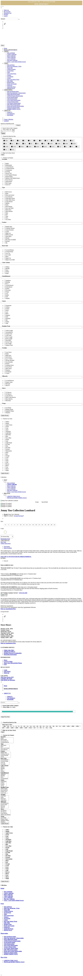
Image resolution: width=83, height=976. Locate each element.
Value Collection (11, 487)
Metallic (8, 268)
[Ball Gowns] (5, 745)
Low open (8, 255)
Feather (7, 288)
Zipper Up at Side (10, 259)
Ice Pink (8, 444)
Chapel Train (9, 333)
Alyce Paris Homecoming (11, 945)
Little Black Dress (10, 198)
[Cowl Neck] (5, 796)
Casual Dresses (9, 167)
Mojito (7, 423)
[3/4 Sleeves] (6, 812)
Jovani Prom (7, 912)
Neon (7, 270)
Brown (7, 464)
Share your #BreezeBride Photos (13, 663)
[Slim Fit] (5, 807)
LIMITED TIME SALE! (13, 496)
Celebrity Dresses (10, 228)
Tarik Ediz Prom (8, 928)
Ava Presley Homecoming (11, 948)
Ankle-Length (9, 330)
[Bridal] (7, 738)
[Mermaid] (5, 806)
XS (60, 146)
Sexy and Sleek (9, 208)
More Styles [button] (4, 957)
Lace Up (8, 253)
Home (5, 685)
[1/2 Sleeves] (6, 810)
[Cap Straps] (5, 817)
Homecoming (9, 176)
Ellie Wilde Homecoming (10, 949)
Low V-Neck (9, 358)
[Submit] (19, 19)
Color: (2, 528)
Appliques (8, 280)
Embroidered (9, 287)
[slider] (74, 711)
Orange (7, 455)
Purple (7, 439)
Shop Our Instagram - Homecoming (14, 938)
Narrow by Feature (8, 157)
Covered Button (10, 250)
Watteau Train (9, 345)
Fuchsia (8, 449)
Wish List (6, 10)
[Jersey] (3, 785)
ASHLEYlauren (8, 911)
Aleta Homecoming (9, 944)
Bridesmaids (9, 165)
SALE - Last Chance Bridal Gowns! (16, 491)
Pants (7, 205)
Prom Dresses (9, 180)
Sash (7, 296)
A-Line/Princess (10, 380)
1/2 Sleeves (8, 392)
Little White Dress (10, 200)
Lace (7, 293)
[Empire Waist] (5, 804)
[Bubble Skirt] (6, 752)
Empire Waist (9, 382)
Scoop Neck (9, 367)
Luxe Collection (11, 489)
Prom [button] (2, 903)
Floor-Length (9, 337)
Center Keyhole (10, 230)
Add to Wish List (5, 540)
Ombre (7, 271)
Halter (7, 354)
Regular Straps (9, 409)
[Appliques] (4, 774)
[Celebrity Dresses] (6, 754)
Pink (7, 446)
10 (47, 140)
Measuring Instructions (10, 654)
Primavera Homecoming (10, 952)
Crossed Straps (9, 251)
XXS (52, 146)
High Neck (8, 355)
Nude (7, 460)
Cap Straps (8, 407)
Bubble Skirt (9, 226)
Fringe (7, 292)
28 (31, 143)
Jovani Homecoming (9, 942)
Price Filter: (6, 129)
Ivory (7, 459)
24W (14, 146)
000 (6, 140)
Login (5, 670)
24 (18, 143)
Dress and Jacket (10, 195)
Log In (5, 16)
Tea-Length (8, 343)
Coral (7, 457)
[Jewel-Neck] (5, 800)
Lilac (7, 441)
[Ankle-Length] (4, 789)
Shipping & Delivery (9, 651)
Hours (5, 660)
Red (7, 454)
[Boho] (5, 747)
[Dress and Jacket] (5, 748)
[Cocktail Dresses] (7, 742)
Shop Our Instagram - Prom (11, 908)
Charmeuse (8, 305)
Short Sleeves (9, 399)
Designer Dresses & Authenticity (13, 653)
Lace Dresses (9, 196)
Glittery (7, 267)
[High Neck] (5, 799)
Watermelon (9, 451)
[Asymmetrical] (4, 790)
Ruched (7, 241)
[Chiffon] (3, 783)
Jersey (7, 310)
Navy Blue (8, 438)
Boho (7, 193)
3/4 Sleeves (8, 394)
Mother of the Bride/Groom (13, 178)
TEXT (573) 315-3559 (49, 1)
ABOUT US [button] (7, 693)
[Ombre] (3, 771)
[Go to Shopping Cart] (1, 6)
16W (58, 143)
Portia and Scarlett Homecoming (13, 951)
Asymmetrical (9, 332)
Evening (8, 171)
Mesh (7, 313)
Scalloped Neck (10, 365)
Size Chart (3, 542)
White (7, 470)
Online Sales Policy (6, 543)
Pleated (7, 238)
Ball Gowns (9, 192)
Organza (8, 315)
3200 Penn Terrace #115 (7, 677)
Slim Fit (8, 385)
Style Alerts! (7, 671)
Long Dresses (9, 201)
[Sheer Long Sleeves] (6, 814)
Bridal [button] (5, 480)
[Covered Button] (5, 760)
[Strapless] (5, 822)
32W (45, 146)
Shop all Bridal (11, 483)
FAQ (5, 664)
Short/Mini (8, 340)
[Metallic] (3, 768)
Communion (9, 170)
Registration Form (5, 539)
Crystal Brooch (9, 285)
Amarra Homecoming (10, 947)
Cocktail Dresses (10, 168)
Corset (7, 231)
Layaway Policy (8, 661)
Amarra (6, 917)
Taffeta (7, 321)
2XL (13, 149)
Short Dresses (9, 211)
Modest (7, 203)
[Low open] (5, 764)
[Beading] (4, 775)
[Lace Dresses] (5, 749)
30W (37, 146)
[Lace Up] (5, 762)
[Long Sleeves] (6, 813)
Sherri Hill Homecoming (10, 939)
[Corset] (6, 757)
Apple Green (9, 425)
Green (7, 426)
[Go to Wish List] (3, 6)
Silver (7, 468)
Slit (6, 243)
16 (66, 140)
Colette (6, 920)
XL (6, 149)
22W (6, 146)
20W (74, 143)
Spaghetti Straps (10, 411)
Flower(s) (8, 290)
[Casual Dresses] (7, 741)
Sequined (8, 318)
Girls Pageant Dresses (11, 175)
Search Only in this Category (10, 128)
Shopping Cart (7, 13)
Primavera (7, 927)
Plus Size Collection (12, 490)
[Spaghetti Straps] (5, 820)
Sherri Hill (7, 909)
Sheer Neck (9, 368)
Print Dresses (9, 206)
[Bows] (4, 777)
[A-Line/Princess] (5, 803)
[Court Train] (4, 793)
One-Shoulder (9, 362)
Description (7, 546)
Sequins (8, 298)
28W (29, 146)
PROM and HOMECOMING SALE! (17, 497)
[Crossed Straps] (5, 761)
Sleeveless (8, 400)
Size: (2, 521)
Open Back (8, 236)
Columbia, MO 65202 (6, 678)
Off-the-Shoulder (10, 360)
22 (12, 143)
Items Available (8, 548)
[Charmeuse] (3, 781)
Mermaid (8, 383)
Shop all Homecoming (10, 936)
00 (13, 140)
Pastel (7, 273)
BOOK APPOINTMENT (41, 4)
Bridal (7, 163)
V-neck (7, 373)
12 (53, 140)
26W (22, 146)
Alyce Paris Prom (9, 915)
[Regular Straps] (5, 819)
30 (38, 143)
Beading (8, 282)
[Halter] (5, 797)
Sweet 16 (8, 184)
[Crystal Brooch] (4, 778)
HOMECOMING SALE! (11, 954)
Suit (7, 214)
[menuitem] (43, 10)
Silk (7, 320)
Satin (7, 317)
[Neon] (3, 770)
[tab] (43, 486)
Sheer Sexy (8, 209)
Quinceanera (9, 181)
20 (6, 143)
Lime (7, 428)
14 (60, 140)
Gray (7, 467)
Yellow (7, 421)
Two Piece (8, 219)
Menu (2, 45)
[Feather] (3, 784)
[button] (5, 48)
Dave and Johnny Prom (10, 921)
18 (72, 140)
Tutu (7, 218)
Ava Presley (7, 918)
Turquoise (8, 431)
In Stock (21, 516)
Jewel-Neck (9, 357)
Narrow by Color (7, 418)
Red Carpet (8, 183)
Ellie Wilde (7, 923)
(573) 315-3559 (23, 593)
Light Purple (9, 442)
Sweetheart (8, 371)
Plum (7, 452)
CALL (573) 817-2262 (34, 1)
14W (51, 143)
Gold (7, 462)
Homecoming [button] (4, 933)
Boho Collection (11, 486)
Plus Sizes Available (11, 239)
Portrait (7, 363)
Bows (7, 283)
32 (44, 143)
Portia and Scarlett (9, 926)
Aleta (5, 914)
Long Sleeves (9, 395)
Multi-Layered (9, 234)
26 (25, 143)
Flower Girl (9, 173)
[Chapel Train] (4, 791)
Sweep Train (9, 342)
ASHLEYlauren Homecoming (12, 941)
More (34, 972)
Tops (7, 216)
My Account (7, 11)
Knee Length (9, 338)
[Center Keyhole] (6, 755)
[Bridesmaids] (7, 739)
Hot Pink (8, 447)
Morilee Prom (8, 924)
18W (66, 143)
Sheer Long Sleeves (11, 397)
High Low (8, 233)
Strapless (8, 370)
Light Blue (8, 433)
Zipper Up (8, 258)
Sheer (7, 256)
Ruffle (7, 295)
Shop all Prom (8, 906)
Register (6, 14)
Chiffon (7, 307)
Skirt (7, 213)
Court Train (8, 335)
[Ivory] (5, 532)
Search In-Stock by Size (9, 136)
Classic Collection (12, 484)
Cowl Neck (8, 352)
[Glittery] (3, 767)
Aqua (7, 429)
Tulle (7, 323)
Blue (7, 436)
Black (7, 465)
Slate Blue (8, 434)
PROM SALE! (8, 930)
